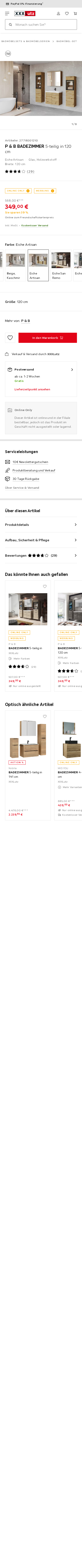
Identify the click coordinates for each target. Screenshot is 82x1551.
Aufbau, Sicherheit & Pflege (27, 540)
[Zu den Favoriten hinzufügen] (10, 338)
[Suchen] (10, 24)
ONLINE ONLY (16, 190)
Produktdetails (17, 524)
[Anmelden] (58, 13)
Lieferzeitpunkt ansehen (32, 389)
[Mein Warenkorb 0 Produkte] (75, 13)
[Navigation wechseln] (7, 13)
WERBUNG (42, 190)
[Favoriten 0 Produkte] (67, 13)
